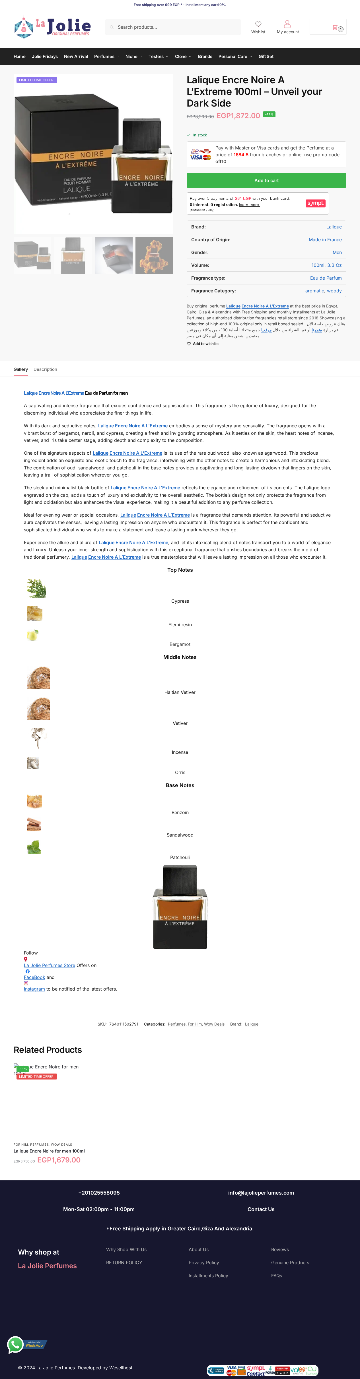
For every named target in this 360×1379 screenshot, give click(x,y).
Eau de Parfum (326, 278)
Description (45, 369)
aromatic (314, 291)
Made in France (325, 239)
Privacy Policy (204, 1262)
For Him (195, 1024)
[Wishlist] (81, 1072)
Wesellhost (120, 1367)
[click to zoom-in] (94, 154)
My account (288, 31)
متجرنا (317, 329)
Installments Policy (208, 1275)
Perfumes (177, 1024)
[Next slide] (164, 154)
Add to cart (266, 180)
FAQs (276, 1275)
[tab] (22, 369)
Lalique (334, 227)
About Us (199, 1249)
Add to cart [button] (52, 1174)
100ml (318, 265)
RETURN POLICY (124, 1262)
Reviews (280, 1249)
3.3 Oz (334, 265)
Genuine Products (290, 1262)
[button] (328, 27)
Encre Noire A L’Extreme (61, 393)
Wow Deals (214, 1024)
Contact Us (261, 1209)
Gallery (21, 369)
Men (337, 252)
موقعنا (266, 329)
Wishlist (258, 31)
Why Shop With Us (126, 1249)
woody (334, 291)
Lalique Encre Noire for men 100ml (49, 1151)
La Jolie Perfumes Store (49, 965)
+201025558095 (99, 1193)
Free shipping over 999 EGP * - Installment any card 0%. (180, 5)
